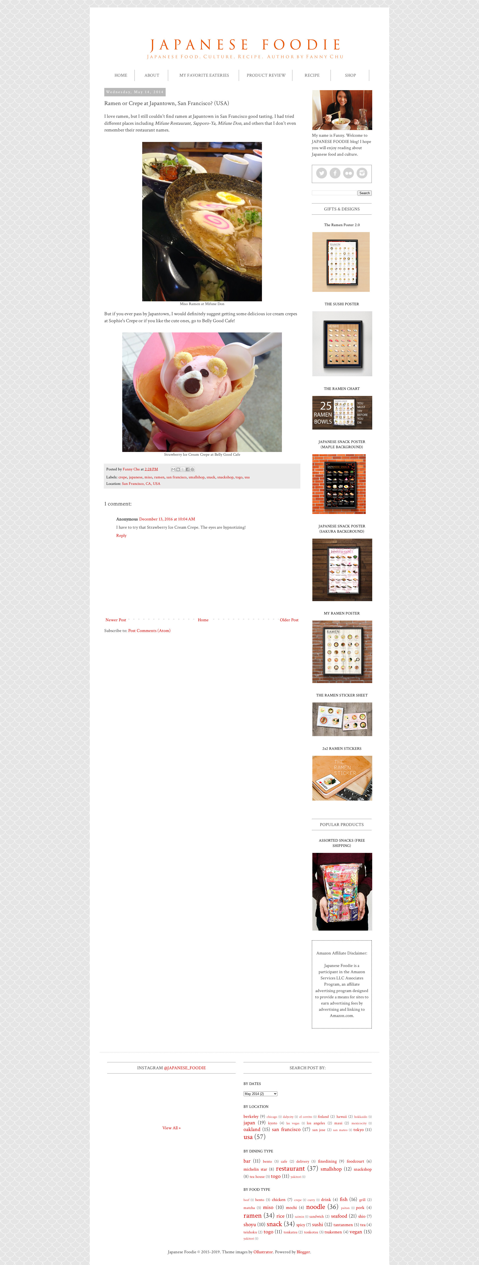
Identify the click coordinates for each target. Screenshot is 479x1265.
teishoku (250, 1232)
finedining (327, 1161)
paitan (345, 1207)
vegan (356, 1231)
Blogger (303, 1252)
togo (239, 477)
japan (249, 1122)
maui (338, 1123)
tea (362, 1225)
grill (362, 1199)
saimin (299, 1216)
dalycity (288, 1116)
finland (323, 1116)
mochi (291, 1207)
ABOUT (151, 75)
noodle (315, 1206)
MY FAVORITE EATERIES (204, 75)
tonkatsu (290, 1232)
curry (311, 1200)
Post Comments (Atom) (149, 630)
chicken (279, 1199)
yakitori (296, 1176)
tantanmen (343, 1225)
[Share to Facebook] (187, 469)
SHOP (350, 75)
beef (246, 1200)
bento (267, 1161)
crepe (123, 477)
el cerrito (305, 1116)
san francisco (176, 477)
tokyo (359, 1130)
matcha (249, 1207)
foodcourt (355, 1161)
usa (247, 477)
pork (360, 1207)
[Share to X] (182, 469)
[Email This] (173, 469)
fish (344, 1199)
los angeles (316, 1123)
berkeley (250, 1116)
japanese (135, 477)
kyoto (272, 1123)
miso (148, 477)
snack (211, 477)
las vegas (292, 1123)
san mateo (340, 1130)
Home (203, 620)
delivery (302, 1161)
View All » (171, 1128)
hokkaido (360, 1116)
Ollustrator (263, 1252)
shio (361, 1216)
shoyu (249, 1224)
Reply (121, 535)
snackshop (225, 477)
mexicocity (359, 1123)
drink (326, 1199)
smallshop (197, 477)
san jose (318, 1130)
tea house (257, 1176)
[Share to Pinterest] (192, 469)
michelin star (255, 1169)
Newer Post (116, 620)
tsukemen (333, 1232)
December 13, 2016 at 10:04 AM (167, 519)
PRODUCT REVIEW (266, 75)
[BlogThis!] (178, 469)
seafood (339, 1216)
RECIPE (312, 75)
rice (280, 1216)
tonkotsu (311, 1232)
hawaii (342, 1116)
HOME (121, 75)
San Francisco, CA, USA (141, 483)
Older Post (289, 620)
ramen (159, 477)
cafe (284, 1161)
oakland (251, 1129)
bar (246, 1161)
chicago (272, 1116)
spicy (300, 1225)
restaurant (290, 1168)
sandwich (316, 1216)
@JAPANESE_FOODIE (185, 1068)
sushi (317, 1224)
